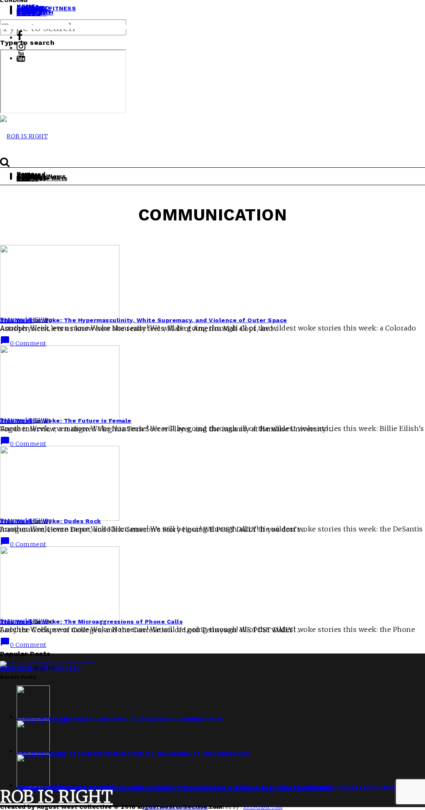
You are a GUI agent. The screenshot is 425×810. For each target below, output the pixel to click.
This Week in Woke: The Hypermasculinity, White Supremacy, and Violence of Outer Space (143, 320)
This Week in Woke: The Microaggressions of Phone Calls (91, 621)
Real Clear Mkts (42, 178)
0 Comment (23, 343)
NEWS (55, 753)
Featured (30, 719)
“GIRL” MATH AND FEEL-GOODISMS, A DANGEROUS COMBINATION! (120, 718)
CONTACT (32, 13)
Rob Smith (16, 320)
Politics (58, 719)
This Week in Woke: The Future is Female (66, 420)
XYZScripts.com (263, 807)
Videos (27, 178)
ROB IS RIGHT (56, 796)
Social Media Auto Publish (175, 807)
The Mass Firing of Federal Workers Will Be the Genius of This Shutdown (133, 753)
